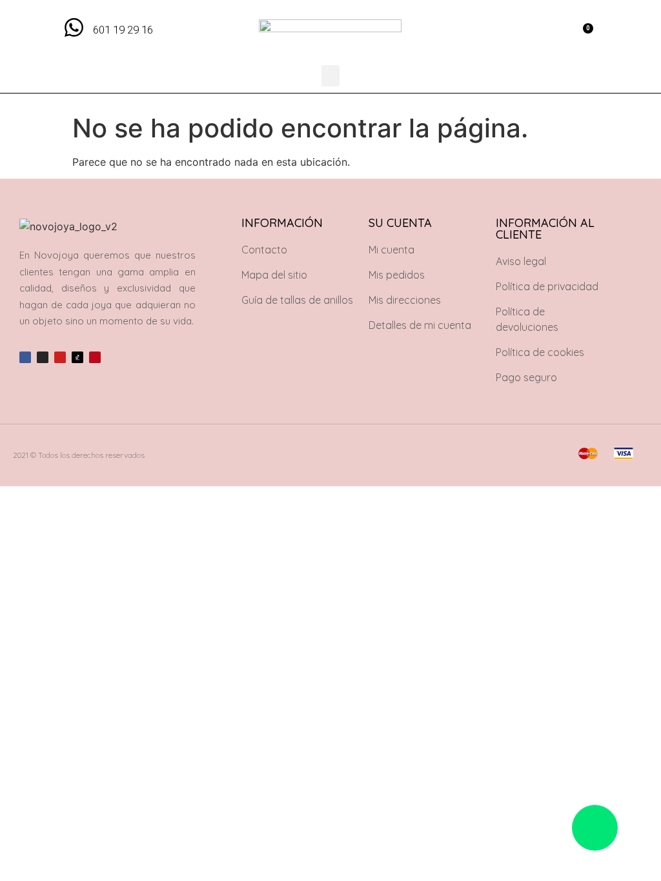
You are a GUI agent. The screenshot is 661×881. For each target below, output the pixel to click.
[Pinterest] (95, 357)
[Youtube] (60, 357)
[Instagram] (42, 357)
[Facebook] (25, 357)
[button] (553, 32)
